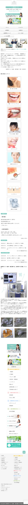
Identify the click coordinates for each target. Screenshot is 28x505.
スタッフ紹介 (3, 463)
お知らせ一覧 (11, 431)
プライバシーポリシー (13, 433)
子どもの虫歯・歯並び (14, 133)
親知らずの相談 (14, 209)
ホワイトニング (14, 148)
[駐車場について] (18, 8)
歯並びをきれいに (14, 164)
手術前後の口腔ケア (13, 389)
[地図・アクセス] (10, 8)
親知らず (11, 384)
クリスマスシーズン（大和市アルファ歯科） (16, 260)
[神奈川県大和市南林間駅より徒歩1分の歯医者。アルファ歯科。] (14, 4)
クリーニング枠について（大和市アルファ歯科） (17, 255)
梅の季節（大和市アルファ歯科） (14, 258)
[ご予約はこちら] (14, 17)
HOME (2, 455)
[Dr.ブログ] (14, 418)
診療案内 (3, 458)
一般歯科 (11, 371)
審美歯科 (11, 405)
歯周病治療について (13, 386)
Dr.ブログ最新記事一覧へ (22, 250)
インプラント (14, 194)
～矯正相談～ (3, 216)
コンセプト (3, 457)
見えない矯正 (12, 397)
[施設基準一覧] (14, 442)
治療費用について (4, 462)
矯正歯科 (11, 395)
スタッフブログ (4, 467)
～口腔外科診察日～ (5, 229)
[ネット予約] (14, 447)
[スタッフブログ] (14, 423)
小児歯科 (11, 374)
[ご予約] (14, 353)
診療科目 (3, 460)
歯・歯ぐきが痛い (14, 88)
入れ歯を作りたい (14, 179)
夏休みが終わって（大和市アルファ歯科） (15, 243)
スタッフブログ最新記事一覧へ (21, 262)
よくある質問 (3, 468)
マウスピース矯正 (14, 118)
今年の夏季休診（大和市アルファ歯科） (15, 245)
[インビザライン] (14, 24)
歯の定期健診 (12, 411)
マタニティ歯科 (12, 376)
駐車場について (4, 490)
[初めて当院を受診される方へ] (14, 358)
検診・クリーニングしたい (14, 103)
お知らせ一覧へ (24, 238)
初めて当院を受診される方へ (6, 484)
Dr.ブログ (3, 465)
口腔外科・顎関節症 (13, 379)
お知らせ (3, 485)
